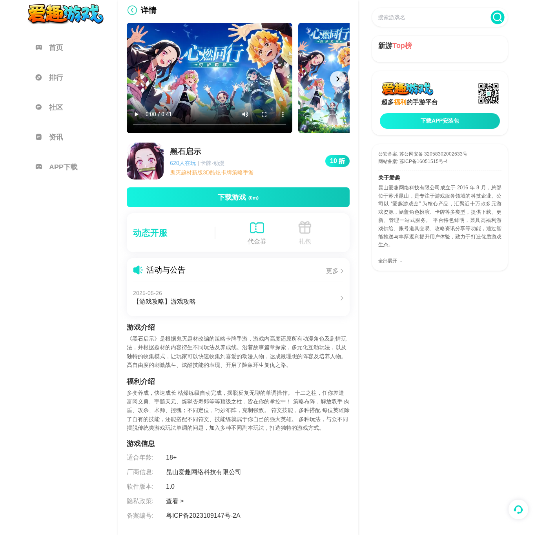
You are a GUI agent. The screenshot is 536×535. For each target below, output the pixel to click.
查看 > (175, 501)
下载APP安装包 (440, 120)
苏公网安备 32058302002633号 (433, 154)
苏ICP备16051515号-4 (423, 161)
